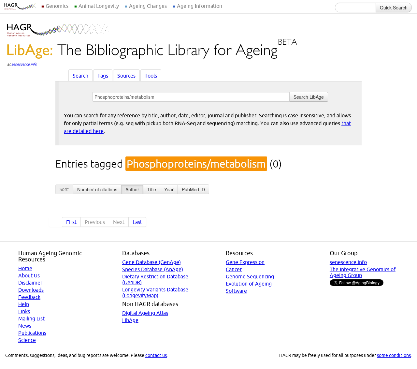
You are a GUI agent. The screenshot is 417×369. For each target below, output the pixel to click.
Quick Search (394, 7)
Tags (102, 76)
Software (236, 291)
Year (169, 189)
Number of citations (97, 189)
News (24, 326)
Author (132, 189)
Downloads (31, 290)
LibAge (130, 320)
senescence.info (24, 64)
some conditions (394, 355)
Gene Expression (245, 262)
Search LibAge (309, 97)
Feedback (29, 297)
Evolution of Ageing (249, 284)
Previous (95, 222)
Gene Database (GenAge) (151, 262)
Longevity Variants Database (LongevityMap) (155, 292)
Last (137, 222)
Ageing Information (199, 6)
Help (23, 304)
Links (24, 311)
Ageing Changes (148, 6)
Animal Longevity (99, 6)
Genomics (57, 6)
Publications (32, 333)
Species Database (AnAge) (152, 269)
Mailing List (31, 318)
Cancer (234, 269)
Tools (151, 76)
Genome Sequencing (250, 276)
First (71, 222)
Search (80, 76)
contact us (156, 355)
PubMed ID (193, 189)
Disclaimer (30, 283)
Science (27, 340)
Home (25, 268)
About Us (29, 275)
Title (151, 189)
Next (118, 222)
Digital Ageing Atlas (145, 313)
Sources (126, 76)
